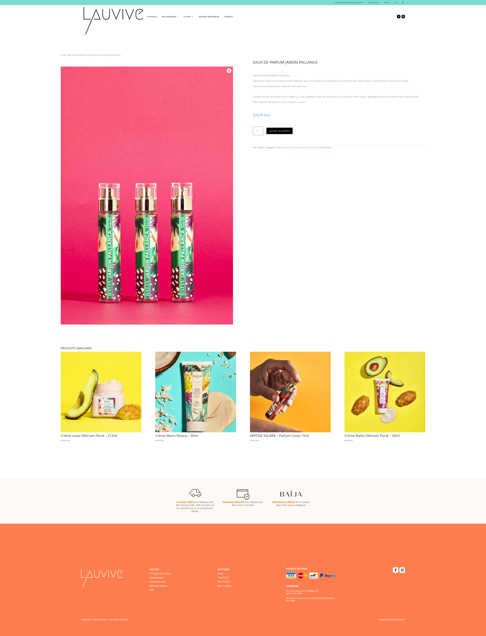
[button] (229, 70)
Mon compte (373, 2)
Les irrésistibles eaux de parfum (84, 55)
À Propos (152, 17)
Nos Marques (156, 577)
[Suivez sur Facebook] (398, 16)
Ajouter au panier (279, 131)
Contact (228, 17)
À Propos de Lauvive (160, 573)
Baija (69, 55)
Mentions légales (158, 585)
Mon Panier (224, 581)
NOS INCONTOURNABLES (320, 147)
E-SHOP (187, 17)
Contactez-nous (157, 581)
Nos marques (169, 17)
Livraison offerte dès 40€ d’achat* (349, 2)
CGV (151, 589)
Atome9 (393, 619)
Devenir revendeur (209, 17)
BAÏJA (220, 573)
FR (403, 2)
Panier (386, 2)
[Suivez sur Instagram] (403, 16)
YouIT (402, 619)
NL (395, 2)
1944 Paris (223, 577)
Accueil (63, 55)
